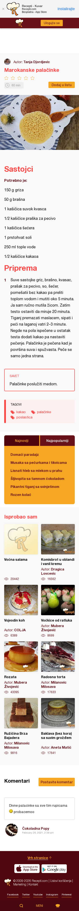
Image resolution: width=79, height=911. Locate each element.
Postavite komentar (57, 782)
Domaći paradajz (25, 454)
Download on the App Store (27, 868)
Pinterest (67, 894)
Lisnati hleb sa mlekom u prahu (36, 470)
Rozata (21, 667)
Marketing (19, 884)
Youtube (38, 894)
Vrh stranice (38, 858)
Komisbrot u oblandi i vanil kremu (58, 552)
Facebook (13, 894)
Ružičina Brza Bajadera (21, 726)
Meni (39, 905)
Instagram (52, 894)
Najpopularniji (57, 441)
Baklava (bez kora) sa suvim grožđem (58, 726)
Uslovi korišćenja (60, 880)
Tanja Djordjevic (36, 62)
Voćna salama (21, 552)
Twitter (26, 894)
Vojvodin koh (21, 611)
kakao (21, 412)
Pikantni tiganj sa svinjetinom (35, 487)
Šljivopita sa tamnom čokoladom (37, 479)
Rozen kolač (21, 495)
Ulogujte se (52, 23)
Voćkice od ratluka (58, 611)
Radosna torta (58, 667)
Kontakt (33, 884)
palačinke (44, 412)
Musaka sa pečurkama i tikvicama (39, 462)
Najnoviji (21, 441)
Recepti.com (7, 882)
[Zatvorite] (3, 9)
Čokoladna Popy (35, 828)
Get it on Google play (54, 868)
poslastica (24, 417)
